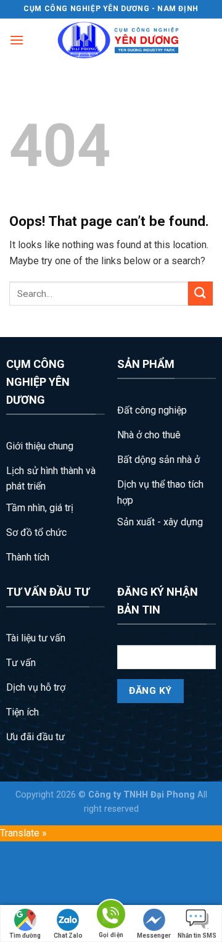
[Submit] (200, 293)
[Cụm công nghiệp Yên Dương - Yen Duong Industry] (118, 40)
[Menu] (16, 40)
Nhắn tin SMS (197, 935)
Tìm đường (25, 935)
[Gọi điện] (111, 916)
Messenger (154, 935)
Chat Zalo (68, 935)
